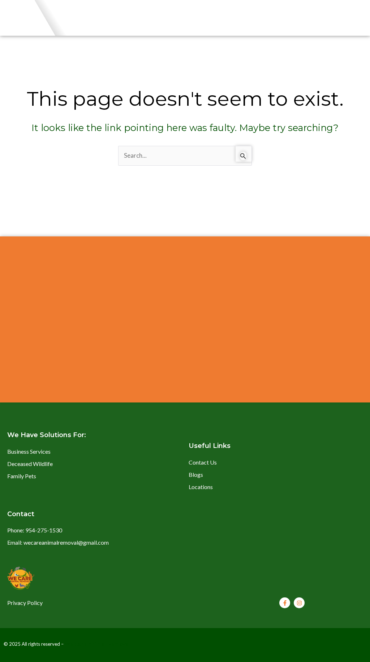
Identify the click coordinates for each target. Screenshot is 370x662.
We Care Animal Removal (97, 644)
